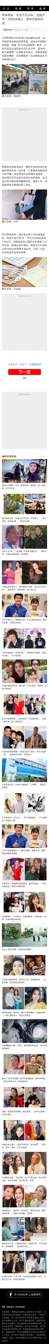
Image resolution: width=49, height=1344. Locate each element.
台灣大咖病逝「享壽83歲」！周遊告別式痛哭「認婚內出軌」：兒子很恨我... (24, 654)
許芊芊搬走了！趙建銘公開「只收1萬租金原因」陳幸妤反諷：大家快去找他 (24, 621)
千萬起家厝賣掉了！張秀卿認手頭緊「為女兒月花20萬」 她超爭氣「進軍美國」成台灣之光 (24, 588)
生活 (7, 8)
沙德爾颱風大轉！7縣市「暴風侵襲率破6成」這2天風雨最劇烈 (24, 1046)
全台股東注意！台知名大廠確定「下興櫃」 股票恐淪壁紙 (24, 786)
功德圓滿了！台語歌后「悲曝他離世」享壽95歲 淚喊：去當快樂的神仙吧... (24, 917)
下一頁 (24, 372)
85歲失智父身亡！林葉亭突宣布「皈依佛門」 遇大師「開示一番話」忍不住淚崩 (24, 1146)
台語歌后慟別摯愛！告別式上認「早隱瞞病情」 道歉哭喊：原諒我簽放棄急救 (24, 981)
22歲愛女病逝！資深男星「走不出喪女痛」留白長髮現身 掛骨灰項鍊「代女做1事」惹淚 (24, 1179)
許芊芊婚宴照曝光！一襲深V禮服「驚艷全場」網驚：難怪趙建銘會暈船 (24, 852)
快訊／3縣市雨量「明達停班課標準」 (17, 949)
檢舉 (26, 30)
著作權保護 (20, 1307)
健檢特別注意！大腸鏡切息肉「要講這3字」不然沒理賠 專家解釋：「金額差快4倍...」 (24, 1244)
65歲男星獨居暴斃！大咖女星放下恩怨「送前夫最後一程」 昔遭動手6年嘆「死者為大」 (24, 753)
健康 (43, 8)
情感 (31, 8)
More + (44, 456)
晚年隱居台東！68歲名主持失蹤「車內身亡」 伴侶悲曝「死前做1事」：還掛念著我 (24, 519)
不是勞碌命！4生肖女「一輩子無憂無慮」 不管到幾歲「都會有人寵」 (24, 819)
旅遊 (19, 8)
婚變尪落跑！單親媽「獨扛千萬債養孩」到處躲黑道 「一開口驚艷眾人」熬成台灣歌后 (24, 1014)
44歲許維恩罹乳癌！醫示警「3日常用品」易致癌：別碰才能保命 (24, 687)
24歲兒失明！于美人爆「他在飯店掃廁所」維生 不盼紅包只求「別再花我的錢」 (24, 1277)
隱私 (4, 1307)
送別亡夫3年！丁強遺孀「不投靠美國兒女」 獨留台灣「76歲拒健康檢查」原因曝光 (24, 552)
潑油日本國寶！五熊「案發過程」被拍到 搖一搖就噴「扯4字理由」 (24, 486)
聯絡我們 (10, 1307)
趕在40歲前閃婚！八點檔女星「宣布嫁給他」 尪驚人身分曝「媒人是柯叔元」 (24, 720)
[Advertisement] (24, 136)
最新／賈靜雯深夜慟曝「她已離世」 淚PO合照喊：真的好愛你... (24, 1113)
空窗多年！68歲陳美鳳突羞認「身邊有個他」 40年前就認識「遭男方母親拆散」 (24, 885)
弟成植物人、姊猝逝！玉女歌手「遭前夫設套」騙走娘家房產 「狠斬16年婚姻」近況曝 (24, 1211)
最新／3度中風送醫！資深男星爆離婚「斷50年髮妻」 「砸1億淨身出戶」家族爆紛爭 (24, 1079)
